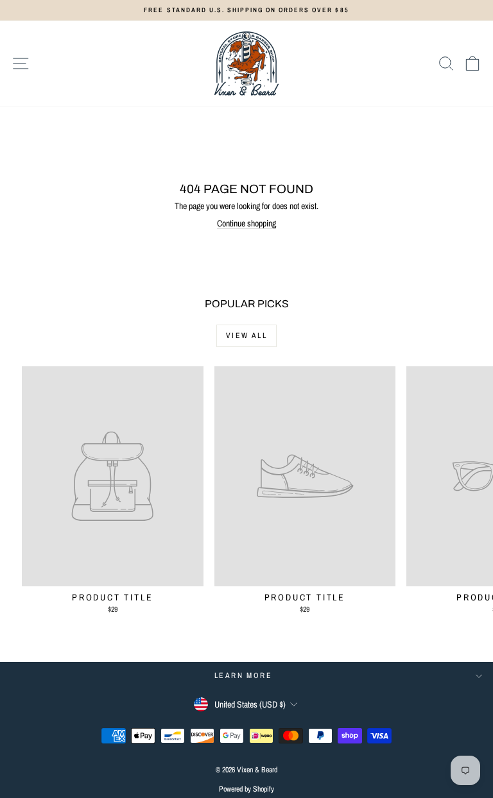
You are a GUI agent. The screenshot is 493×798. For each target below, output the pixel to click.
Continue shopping (246, 223)
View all (246, 335)
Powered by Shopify (246, 789)
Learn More (243, 675)
